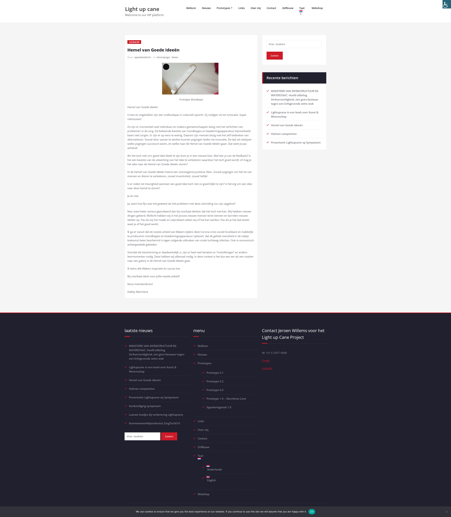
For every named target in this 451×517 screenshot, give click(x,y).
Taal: (302, 8)
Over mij (256, 8)
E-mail (266, 360)
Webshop (317, 8)
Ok (311, 511)
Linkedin (267, 368)
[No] (446, 511)
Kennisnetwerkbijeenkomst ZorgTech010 (154, 423)
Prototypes (223, 8)
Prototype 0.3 (215, 390)
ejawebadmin (142, 57)
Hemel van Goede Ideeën (153, 50)
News (175, 57)
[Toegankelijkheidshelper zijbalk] (447, 4)
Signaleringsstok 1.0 (218, 407)
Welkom (191, 8)
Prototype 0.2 (215, 381)
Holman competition (284, 134)
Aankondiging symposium (145, 406)
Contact (271, 8)
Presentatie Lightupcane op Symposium (296, 142)
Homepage (163, 57)
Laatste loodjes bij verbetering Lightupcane (156, 414)
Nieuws (206, 8)
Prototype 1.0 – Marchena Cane (226, 398)
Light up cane (142, 9)
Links (241, 8)
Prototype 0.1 (215, 372)
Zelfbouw (287, 8)
